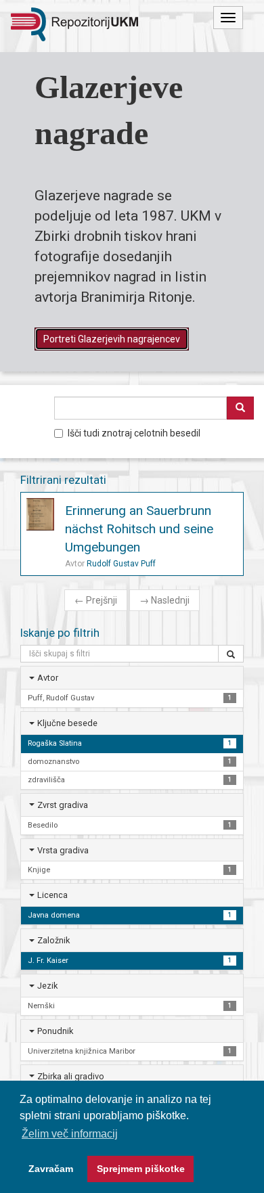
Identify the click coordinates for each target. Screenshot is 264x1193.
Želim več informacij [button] (70, 1134)
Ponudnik (55, 1031)
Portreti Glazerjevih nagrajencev (111, 339)
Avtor (47, 678)
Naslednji (164, 600)
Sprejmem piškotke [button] (141, 1168)
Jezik (47, 986)
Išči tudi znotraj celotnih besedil (134, 433)
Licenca (52, 895)
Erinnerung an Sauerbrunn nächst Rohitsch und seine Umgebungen (139, 529)
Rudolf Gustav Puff (121, 563)
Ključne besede (67, 723)
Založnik (53, 940)
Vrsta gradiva (63, 850)
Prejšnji (95, 600)
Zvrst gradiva (62, 805)
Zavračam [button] (50, 1168)
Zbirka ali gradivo (70, 1076)
